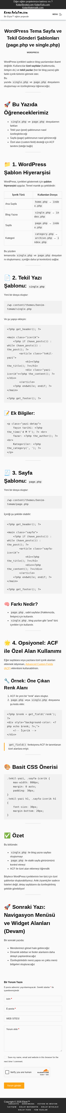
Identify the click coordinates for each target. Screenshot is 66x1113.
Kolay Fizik (24, 1110)
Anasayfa (13, 1104)
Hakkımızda (28, 1104)
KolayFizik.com (42, 4)
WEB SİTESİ (12, 1018)
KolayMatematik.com (33, 7)
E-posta (11, 1008)
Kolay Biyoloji (50, 1107)
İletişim (11, 1107)
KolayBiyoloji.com (25, 4)
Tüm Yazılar (41, 1110)
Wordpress (33, 52)
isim (9, 998)
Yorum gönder (14, 1085)
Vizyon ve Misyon (47, 1104)
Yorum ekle (12, 1029)
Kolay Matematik (28, 1107)
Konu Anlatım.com (16, 12)
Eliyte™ (26, 1101)
